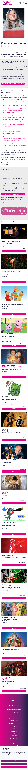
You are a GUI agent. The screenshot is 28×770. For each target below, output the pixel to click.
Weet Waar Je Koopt (14, 738)
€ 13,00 (24, 406)
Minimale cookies (14, 763)
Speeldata (14, 250)
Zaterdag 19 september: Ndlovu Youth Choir (13, 108)
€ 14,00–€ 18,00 (22, 688)
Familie (3, 246)
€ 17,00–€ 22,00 (22, 595)
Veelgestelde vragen (14, 733)
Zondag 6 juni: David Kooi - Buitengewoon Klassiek (15, 145)
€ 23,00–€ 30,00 (22, 562)
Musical (7, 653)
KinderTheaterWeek (9, 341)
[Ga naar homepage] (7, 3)
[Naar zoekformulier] (23, 3)
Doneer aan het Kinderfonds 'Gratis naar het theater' (13, 83)
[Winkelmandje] (20, 3)
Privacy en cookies (14, 735)
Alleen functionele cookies (14, 760)
